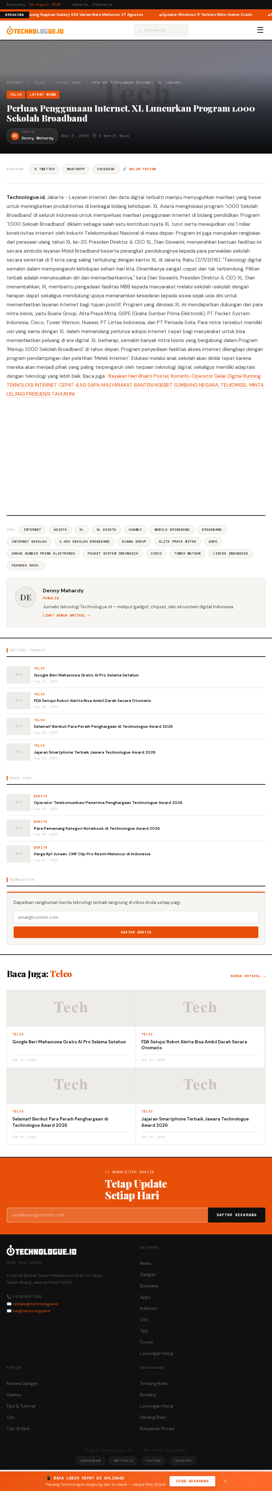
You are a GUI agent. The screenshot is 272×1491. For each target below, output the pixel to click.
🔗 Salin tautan (139, 169)
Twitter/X (123, 1461)
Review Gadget (22, 1383)
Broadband (212, 529)
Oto (144, 1319)
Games (14, 1395)
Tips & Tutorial (21, 1406)
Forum (146, 1342)
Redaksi (148, 1395)
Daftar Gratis (136, 932)
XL (81, 529)
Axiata (60, 529)
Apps (145, 1297)
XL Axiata (106, 529)
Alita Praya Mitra (177, 541)
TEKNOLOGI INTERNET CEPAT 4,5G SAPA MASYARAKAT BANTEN (80, 385)
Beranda (15, 82)
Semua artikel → (248, 975)
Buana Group (134, 541)
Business (149, 1286)
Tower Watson (187, 553)
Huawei (135, 529)
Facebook (106, 169)
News (145, 1263)
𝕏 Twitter (44, 169)
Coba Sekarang (192, 1481)
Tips (144, 1331)
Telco (39, 82)
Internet (32, 529)
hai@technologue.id (31, 1311)
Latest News (68, 82)
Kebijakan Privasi (157, 1428)
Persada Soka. (26, 565)
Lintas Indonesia (230, 553)
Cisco (156, 553)
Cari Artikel (18, 1428)
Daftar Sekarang (237, 1215)
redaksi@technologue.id (35, 1304)
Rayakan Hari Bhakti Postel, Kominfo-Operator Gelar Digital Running (184, 376)
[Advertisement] (136, 455)
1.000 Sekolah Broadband (84, 541)
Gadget (148, 1274)
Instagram (90, 1461)
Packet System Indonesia (113, 553)
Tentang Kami (154, 1383)
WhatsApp (76, 169)
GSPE (213, 541)
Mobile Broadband (172, 529)
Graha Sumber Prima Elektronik (43, 553)
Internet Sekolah (29, 541)
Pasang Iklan (153, 1417)
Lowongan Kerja (156, 1353)
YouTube (153, 1461)
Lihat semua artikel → (66, 615)
